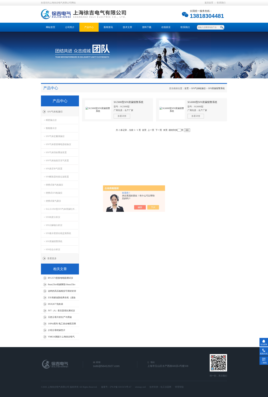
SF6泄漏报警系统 (216, 88)
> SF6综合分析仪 (52, 249)
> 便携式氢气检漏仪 (53, 185)
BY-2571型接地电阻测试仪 (60, 278)
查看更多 (52, 258)
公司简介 (69, 27)
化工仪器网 (165, 387)
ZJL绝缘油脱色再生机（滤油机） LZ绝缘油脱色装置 (61, 298)
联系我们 (221, 3)
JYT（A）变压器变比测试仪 (61, 310)
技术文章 (127, 27)
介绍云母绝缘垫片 (56, 330)
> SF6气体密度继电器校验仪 (57, 144)
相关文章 (60, 269)
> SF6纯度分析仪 (52, 217)
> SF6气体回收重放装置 (55, 152)
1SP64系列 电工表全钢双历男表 (62, 325)
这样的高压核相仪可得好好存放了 (62, 292)
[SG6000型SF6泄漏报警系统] (172, 109)
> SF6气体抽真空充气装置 (56, 160)
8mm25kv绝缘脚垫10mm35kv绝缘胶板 (61, 285)
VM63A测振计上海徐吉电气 (61, 337)
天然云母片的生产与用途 (60, 317)
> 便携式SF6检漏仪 (53, 193)
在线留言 (166, 27)
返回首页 (209, 3)
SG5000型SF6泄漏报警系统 (128, 102)
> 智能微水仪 (50, 128)
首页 (186, 88)
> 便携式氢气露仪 (52, 201)
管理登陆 (179, 387)
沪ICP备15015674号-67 (120, 387)
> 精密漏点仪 (50, 120)
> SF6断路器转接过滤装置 (56, 177)
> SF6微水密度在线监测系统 (57, 233)
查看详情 (122, 116)
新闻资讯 (108, 27)
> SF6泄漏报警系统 (53, 241)
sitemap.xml (140, 387)
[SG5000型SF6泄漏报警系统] (98, 109)
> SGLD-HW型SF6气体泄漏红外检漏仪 (61, 209)
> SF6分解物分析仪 (53, 225)
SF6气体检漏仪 (198, 88)
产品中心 (89, 27)
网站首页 (50, 27)
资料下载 (146, 27)
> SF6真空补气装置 (53, 168)
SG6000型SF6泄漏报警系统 (202, 102)
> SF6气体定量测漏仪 (54, 136)
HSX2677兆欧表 (55, 304)
